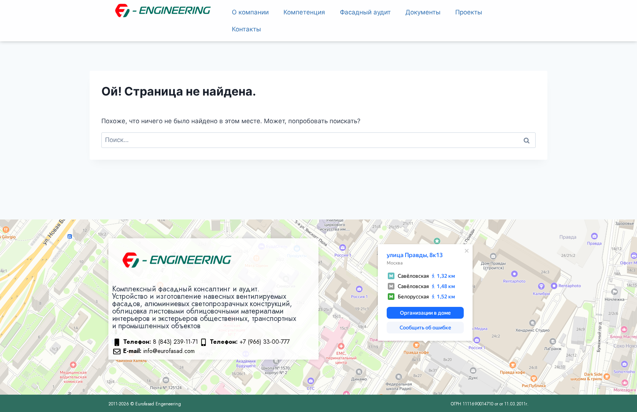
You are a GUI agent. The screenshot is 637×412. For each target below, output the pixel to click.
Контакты (246, 29)
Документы (423, 12)
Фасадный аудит (365, 12)
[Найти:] (318, 139)
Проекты (468, 12)
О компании (250, 12)
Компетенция (304, 12)
